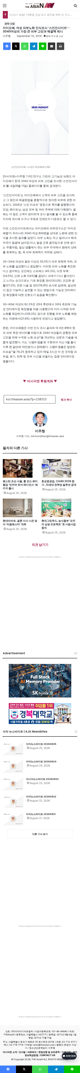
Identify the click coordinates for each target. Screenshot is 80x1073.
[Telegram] (33, 46)
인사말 (22, 1052)
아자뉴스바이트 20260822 (41, 796)
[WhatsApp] (24, 46)
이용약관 (66, 1052)
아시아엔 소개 (10, 1052)
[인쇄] (60, 46)
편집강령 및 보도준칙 (49, 1052)
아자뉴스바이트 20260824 (41, 761)
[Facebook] (7, 46)
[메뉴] (5, 7)
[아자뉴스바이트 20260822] (13, 801)
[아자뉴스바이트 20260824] (13, 766)
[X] (16, 46)
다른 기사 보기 (40, 833)
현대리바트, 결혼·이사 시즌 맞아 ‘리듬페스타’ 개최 (20, 522)
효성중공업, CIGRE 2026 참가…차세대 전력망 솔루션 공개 (58, 483)
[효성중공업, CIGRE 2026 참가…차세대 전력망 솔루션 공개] (59, 468)
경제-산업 (10, 23)
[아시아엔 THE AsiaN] (40, 5)
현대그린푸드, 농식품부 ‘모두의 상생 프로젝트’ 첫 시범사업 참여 (58, 524)
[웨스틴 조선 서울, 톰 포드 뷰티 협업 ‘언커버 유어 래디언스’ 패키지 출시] (21, 468)
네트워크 (32, 1052)
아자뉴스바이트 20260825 (41, 744)
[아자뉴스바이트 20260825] (13, 748)
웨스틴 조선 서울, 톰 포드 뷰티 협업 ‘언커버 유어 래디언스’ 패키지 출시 (20, 484)
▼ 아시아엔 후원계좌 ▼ (40, 381)
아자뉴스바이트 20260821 (41, 814)
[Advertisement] (40, 600)
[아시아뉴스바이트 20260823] (13, 783)
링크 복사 (66, 399)
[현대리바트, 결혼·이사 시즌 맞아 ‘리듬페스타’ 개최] (21, 508)
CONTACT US (47, 1055)
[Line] (42, 46)
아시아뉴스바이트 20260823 (42, 779)
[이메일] (51, 46)
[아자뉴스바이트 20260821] (13, 818)
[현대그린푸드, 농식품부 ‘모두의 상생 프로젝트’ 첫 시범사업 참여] (59, 508)
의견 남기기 (40, 544)
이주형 (7, 35)
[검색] (75, 7)
